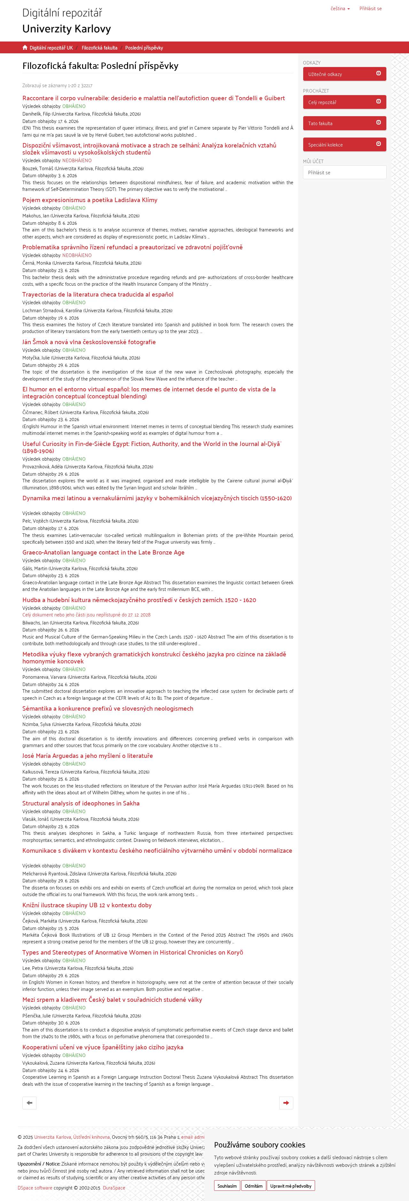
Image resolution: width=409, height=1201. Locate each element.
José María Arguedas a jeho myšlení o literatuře (87, 755)
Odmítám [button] (254, 1186)
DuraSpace (114, 1187)
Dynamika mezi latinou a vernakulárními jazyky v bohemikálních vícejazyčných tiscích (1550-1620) (157, 497)
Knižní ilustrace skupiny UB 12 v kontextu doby (87, 904)
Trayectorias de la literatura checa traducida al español (98, 293)
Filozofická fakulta (100, 47)
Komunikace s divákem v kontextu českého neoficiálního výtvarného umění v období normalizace (157, 850)
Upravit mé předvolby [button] (291, 1186)
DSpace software (35, 1187)
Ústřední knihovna (91, 1136)
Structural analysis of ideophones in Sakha (81, 802)
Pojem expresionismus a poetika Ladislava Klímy (90, 199)
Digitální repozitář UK (51, 47)
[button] (340, 8)
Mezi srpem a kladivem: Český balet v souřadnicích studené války (112, 999)
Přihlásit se (319, 172)
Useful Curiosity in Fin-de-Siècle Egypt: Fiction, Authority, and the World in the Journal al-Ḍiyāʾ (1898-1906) (152, 446)
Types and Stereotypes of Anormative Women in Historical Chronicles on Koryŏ (132, 951)
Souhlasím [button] (227, 1186)
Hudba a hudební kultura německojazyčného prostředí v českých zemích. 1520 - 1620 (139, 599)
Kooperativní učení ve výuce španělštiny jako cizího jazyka (102, 1046)
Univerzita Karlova (52, 1136)
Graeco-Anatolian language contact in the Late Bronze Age (103, 551)
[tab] (345, 74)
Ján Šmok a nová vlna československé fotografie (89, 341)
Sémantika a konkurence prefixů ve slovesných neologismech (107, 708)
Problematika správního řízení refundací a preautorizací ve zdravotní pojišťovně (132, 246)
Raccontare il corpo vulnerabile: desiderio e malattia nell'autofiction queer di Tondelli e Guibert (153, 97)
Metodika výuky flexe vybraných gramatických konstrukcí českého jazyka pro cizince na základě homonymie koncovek (154, 657)
